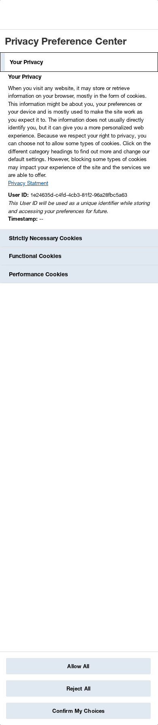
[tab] (79, 62)
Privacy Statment (28, 183)
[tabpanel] (80, 150)
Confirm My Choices (78, 711)
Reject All (78, 688)
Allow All (78, 666)
